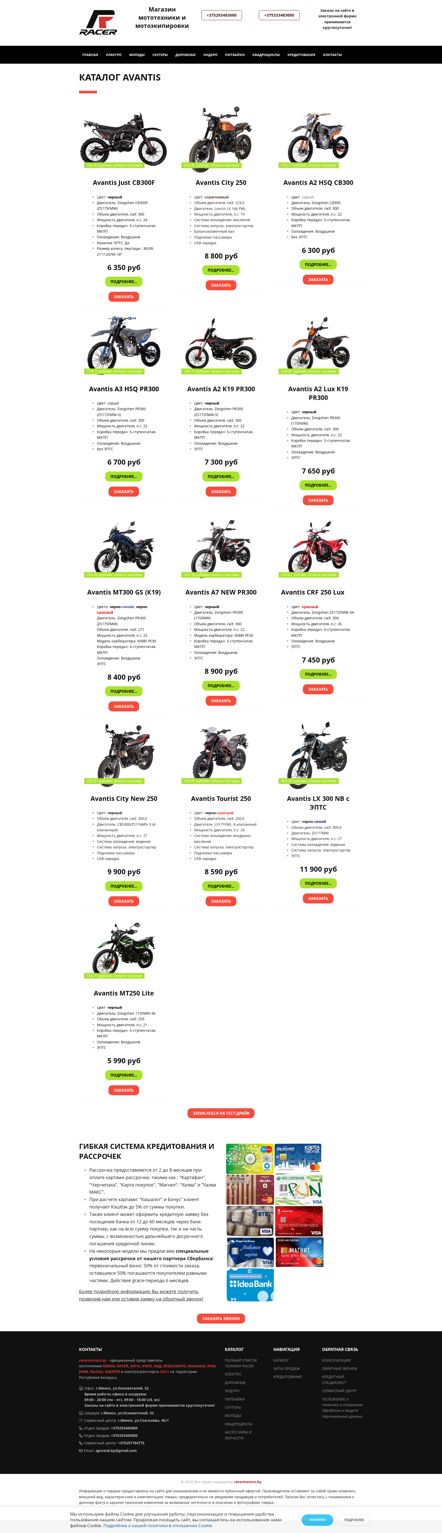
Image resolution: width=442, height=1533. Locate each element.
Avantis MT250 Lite (124, 993)
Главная (90, 54)
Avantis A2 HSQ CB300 (318, 182)
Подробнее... (123, 281)
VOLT (164, 1371)
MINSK (109, 1365)
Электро (113, 54)
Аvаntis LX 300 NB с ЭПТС (318, 802)
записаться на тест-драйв (221, 1113)
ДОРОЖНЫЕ (235, 1382)
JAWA (84, 1371)
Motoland (196, 1365)
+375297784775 (131, 1442)
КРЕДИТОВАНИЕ (287, 1376)
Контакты (332, 54)
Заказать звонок (221, 1318)
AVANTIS (112, 1371)
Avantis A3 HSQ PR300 (124, 389)
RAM (211, 1365)
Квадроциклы (266, 54)
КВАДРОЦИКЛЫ (238, 1424)
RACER (122, 1365)
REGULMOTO (174, 1365)
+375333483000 (279, 15)
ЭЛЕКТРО (233, 1374)
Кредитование (301, 54)
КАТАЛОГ (281, 1360)
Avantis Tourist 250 (221, 798)
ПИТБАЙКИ (235, 1399)
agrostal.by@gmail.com (116, 1450)
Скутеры (160, 54)
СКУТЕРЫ (233, 1407)
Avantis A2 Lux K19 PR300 (318, 393)
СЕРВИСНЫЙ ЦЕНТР (339, 1390)
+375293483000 (222, 15)
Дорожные (185, 54)
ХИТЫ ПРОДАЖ (286, 1368)
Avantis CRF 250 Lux (312, 592)
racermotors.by (92, 1360)
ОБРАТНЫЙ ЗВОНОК (339, 1368)
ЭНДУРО (232, 1390)
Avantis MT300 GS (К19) (124, 592)
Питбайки (235, 54)
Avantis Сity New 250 (124, 798)
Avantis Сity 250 (221, 182)
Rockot (96, 1371)
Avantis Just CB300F (124, 182)
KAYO (135, 1365)
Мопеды (137, 54)
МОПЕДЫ (233, 1415)
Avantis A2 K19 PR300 (221, 389)
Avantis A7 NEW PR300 (221, 592)
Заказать (124, 296)
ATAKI (147, 1365)
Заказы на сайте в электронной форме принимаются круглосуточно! (149, 1405)
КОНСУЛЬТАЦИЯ (336, 1360)
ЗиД (157, 1365)
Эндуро (210, 54)
